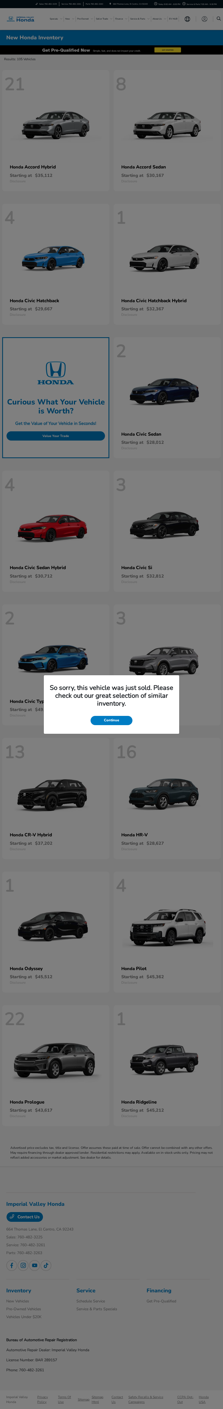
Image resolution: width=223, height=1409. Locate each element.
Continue (111, 720)
